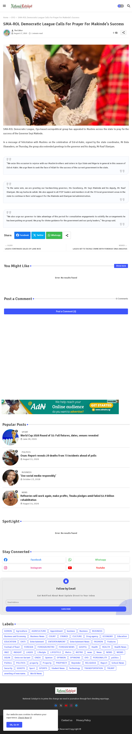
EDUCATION (10, 641)
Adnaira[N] (112, 401)
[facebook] (56, 705)
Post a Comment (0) (66, 311)
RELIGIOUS (90, 663)
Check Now (23, 717)
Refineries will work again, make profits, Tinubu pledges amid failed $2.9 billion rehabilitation (67, 498)
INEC (6, 652)
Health (94, 647)
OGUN (7, 657)
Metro (68, 652)
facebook (36, 559)
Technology (74, 668)
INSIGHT (18, 652)
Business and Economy (15, 636)
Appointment (56, 631)
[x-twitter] (61, 705)
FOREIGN (28, 647)
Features (111, 641)
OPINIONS (75, 657)
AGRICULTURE (39, 631)
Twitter (40, 235)
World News (36, 673)
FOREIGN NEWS (67, 647)
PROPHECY (61, 663)
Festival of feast (12, 647)
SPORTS (43, 668)
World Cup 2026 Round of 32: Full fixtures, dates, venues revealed (59, 435)
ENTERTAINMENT (57, 641)
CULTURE (77, 636)
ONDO (38, 657)
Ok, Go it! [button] (14, 724)
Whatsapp (56, 235)
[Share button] (67, 235)
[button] (121, 6)
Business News (37, 636)
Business (83, 631)
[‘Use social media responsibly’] (10, 478)
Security (8, 668)
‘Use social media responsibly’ (38, 475)
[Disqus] (66, 358)
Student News (58, 668)
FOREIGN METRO (46, 647)
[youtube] (66, 705)
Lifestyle (41, 652)
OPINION (61, 657)
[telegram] (76, 705)
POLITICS (20, 663)
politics (115, 657)
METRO (79, 652)
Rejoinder (76, 663)
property (34, 663)
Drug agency (92, 636)
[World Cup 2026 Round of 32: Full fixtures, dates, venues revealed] (10, 437)
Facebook (24, 235)
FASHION (98, 641)
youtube (100, 567)
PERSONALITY (100, 657)
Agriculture (21, 631)
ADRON (8, 631)
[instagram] (71, 705)
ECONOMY (108, 636)
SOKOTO (21, 668)
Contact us (66, 720)
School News (118, 663)
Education (122, 636)
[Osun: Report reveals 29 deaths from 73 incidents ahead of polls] (10, 457)
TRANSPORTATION (93, 668)
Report (103, 663)
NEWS (109, 652)
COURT (52, 636)
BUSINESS (97, 631)
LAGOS (29, 652)
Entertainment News (80, 641)
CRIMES (64, 636)
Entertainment (37, 641)
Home (5, 17)
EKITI (23, 641)
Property (47, 663)
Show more (121, 266)
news (89, 652)
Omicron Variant (22, 657)
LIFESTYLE (55, 652)
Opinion (48, 657)
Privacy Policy (83, 720)
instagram (36, 567)
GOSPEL (83, 647)
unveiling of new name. (15, 673)
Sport (32, 668)
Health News (120, 647)
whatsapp (100, 559)
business (71, 631)
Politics (8, 663)
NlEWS (120, 652)
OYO (13, 17)
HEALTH (106, 647)
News (99, 652)
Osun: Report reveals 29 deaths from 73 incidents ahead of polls (58, 455)
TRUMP (110, 668)
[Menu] (4, 6)
